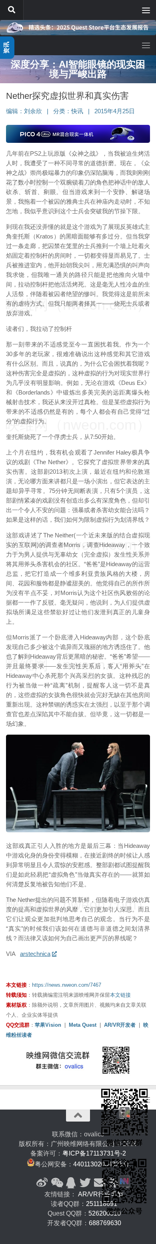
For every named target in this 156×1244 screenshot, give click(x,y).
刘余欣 (33, 111)
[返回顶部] (78, 1116)
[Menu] (146, 10)
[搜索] (11, 10)
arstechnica (35, 953)
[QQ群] (70, 1182)
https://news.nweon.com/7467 (66, 985)
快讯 (77, 111)
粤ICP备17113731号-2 (94, 1153)
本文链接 (120, 995)
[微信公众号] (56, 1182)
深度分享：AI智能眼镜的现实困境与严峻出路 (78, 69)
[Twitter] (85, 1182)
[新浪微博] (42, 1182)
